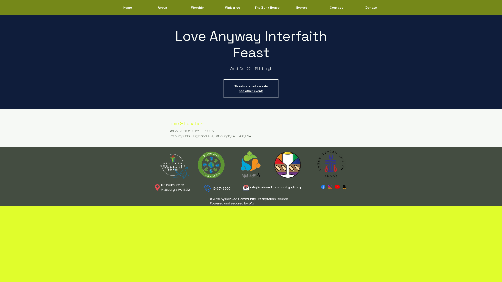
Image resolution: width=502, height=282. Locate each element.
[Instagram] (330, 187)
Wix (251, 203)
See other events (251, 91)
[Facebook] (323, 187)
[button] (232, 8)
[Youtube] (337, 187)
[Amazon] (344, 187)
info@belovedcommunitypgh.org (275, 187)
